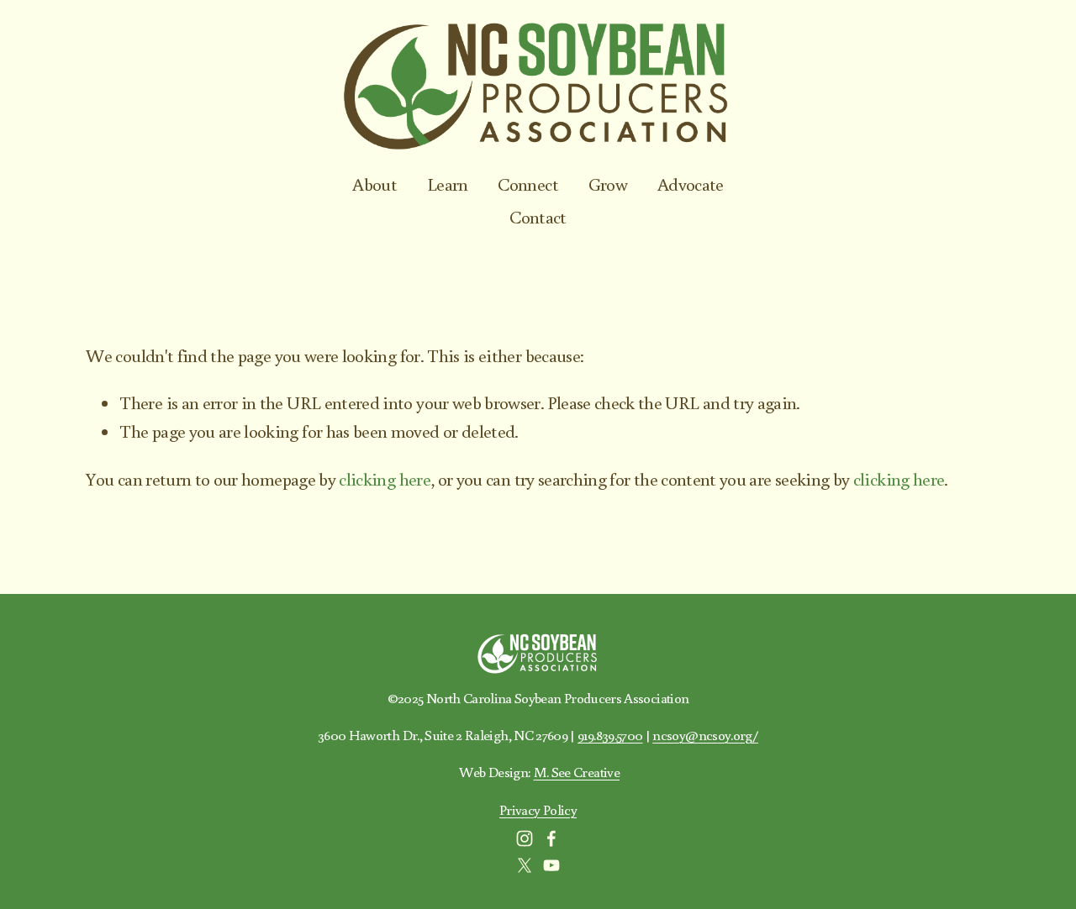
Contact (537, 217)
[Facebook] (551, 838)
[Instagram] (524, 838)
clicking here (384, 479)
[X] (524, 865)
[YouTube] (551, 865)
